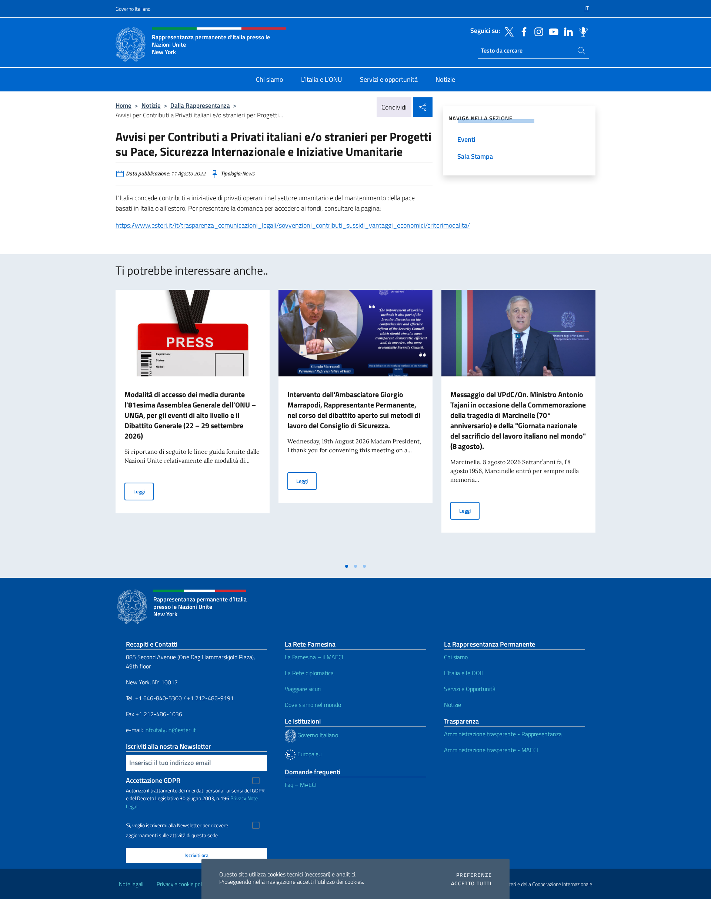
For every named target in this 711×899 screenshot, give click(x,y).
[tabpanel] (193, 424)
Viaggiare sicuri (303, 688)
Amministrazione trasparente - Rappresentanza (503, 733)
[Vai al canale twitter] (507, 31)
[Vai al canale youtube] (551, 31)
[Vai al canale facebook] (522, 31)
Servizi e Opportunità (469, 688)
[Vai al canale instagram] (537, 31)
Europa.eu (308, 753)
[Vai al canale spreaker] (581, 31)
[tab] (346, 566)
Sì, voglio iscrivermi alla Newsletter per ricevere (177, 825)
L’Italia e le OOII (463, 672)
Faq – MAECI (301, 784)
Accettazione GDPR (153, 780)
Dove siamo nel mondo (313, 704)
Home (123, 105)
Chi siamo (456, 657)
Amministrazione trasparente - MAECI (491, 749)
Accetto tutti (471, 883)
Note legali (131, 884)
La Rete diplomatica (309, 672)
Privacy (238, 798)
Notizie (151, 105)
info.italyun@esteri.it (170, 729)
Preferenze (474, 875)
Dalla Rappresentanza (200, 105)
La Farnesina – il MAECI (314, 657)
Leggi (143, 491)
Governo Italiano (133, 9)
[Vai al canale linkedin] (566, 31)
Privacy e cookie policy (182, 884)
